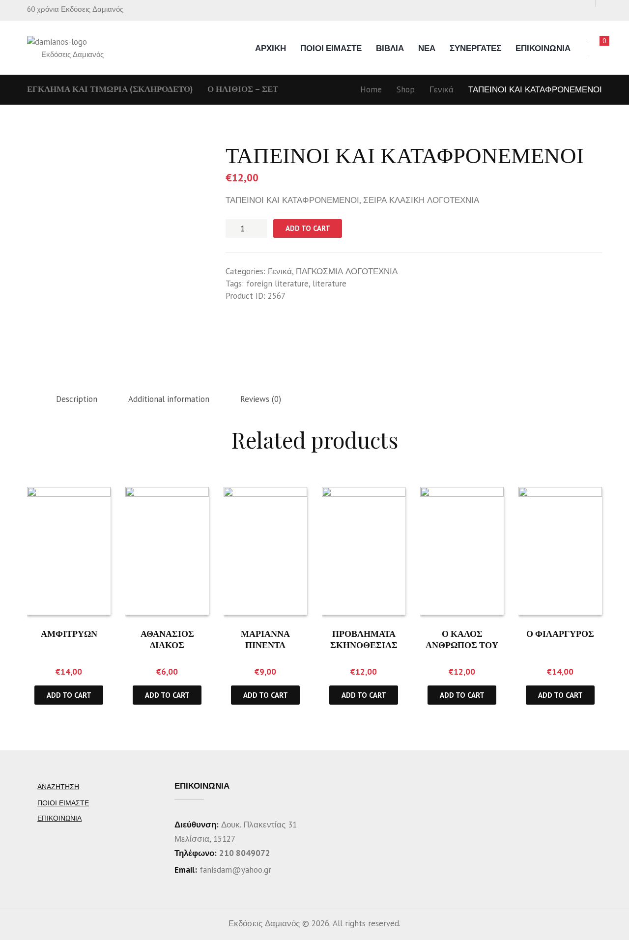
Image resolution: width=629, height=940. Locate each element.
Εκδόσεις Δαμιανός (264, 923)
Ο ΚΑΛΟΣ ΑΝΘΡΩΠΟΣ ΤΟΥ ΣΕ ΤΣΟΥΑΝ (462, 644)
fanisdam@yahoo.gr (234, 869)
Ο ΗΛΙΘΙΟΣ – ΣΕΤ (242, 89)
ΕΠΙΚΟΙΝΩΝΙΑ (543, 48)
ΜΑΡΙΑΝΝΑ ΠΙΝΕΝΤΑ (265, 639)
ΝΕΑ (426, 48)
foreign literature (277, 283)
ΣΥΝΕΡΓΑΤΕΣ (475, 48)
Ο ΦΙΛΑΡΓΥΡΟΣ (560, 633)
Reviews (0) (260, 399)
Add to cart (308, 228)
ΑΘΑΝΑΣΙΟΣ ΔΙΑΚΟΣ (167, 639)
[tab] (76, 399)
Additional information (168, 399)
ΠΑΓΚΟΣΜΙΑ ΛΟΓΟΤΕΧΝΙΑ (347, 271)
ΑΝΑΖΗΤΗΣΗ (58, 786)
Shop (406, 89)
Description (76, 399)
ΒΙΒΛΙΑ (390, 48)
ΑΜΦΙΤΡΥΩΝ (69, 633)
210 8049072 (244, 853)
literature (329, 283)
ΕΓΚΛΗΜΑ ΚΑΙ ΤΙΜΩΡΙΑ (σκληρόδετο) (110, 89)
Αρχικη (270, 48)
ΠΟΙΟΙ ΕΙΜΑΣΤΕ (331, 48)
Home (371, 89)
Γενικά (441, 89)
